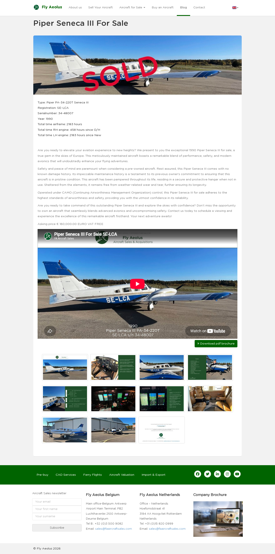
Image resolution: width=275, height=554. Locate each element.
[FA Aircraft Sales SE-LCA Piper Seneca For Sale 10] (113, 430)
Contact (199, 7)
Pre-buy (42, 474)
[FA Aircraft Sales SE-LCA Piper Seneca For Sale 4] (210, 367)
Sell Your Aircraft (100, 7)
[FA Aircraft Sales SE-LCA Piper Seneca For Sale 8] (210, 398)
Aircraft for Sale (131, 7)
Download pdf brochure (217, 343)
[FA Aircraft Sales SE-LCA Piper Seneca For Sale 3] (162, 367)
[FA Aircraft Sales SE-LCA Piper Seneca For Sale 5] (65, 398)
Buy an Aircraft (163, 7)
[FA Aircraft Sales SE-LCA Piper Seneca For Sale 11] (162, 430)
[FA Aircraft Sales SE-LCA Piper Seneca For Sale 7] (162, 398)
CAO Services (66, 474)
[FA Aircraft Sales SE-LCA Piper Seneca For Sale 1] (65, 367)
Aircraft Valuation (121, 474)
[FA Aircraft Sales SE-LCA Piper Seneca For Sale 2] (113, 367)
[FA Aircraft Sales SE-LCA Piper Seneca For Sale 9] (65, 430)
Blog (183, 7)
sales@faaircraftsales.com (113, 529)
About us (75, 7)
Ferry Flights (92, 474)
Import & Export (153, 474)
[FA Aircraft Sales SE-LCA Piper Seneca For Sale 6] (113, 398)
